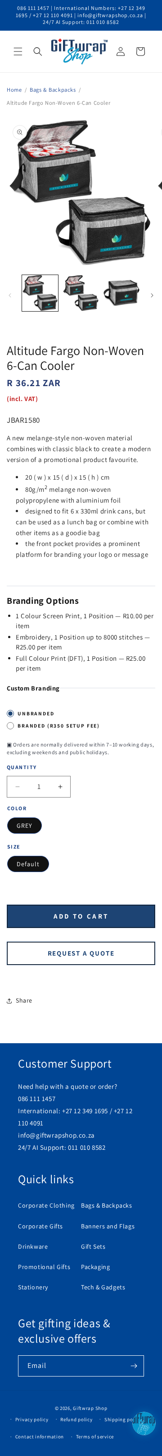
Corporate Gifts (40, 1226)
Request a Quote (81, 953)
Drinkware (33, 1246)
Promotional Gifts (44, 1267)
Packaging (95, 1267)
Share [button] (24, 1000)
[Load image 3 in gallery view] (122, 293)
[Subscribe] (134, 1366)
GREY (24, 825)
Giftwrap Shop (90, 1408)
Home (14, 89)
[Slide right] (152, 295)
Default (28, 864)
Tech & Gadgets (103, 1287)
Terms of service (95, 1436)
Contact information (39, 1436)
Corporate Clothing (46, 1205)
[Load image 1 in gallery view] (40, 293)
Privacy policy (32, 1419)
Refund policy (76, 1419)
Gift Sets (93, 1246)
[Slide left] (10, 295)
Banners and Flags (108, 1226)
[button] (18, 51)
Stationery (33, 1287)
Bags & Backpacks (53, 89)
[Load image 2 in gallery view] (81, 293)
